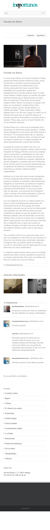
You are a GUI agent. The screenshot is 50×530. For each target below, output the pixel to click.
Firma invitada (11, 423)
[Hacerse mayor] (13, 280)
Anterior (31, 35)
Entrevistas (9, 413)
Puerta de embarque (13, 443)
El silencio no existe (13, 408)
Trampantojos (10, 453)
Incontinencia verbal (13, 428)
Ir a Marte (9, 433)
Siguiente (40, 35)
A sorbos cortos (11, 393)
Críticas (8, 403)
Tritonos (8, 458)
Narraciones (10, 438)
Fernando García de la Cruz (14, 265)
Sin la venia (10, 448)
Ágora (7, 398)
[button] (5, 286)
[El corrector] (37, 280)
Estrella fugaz (11, 418)
